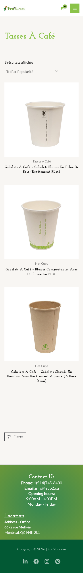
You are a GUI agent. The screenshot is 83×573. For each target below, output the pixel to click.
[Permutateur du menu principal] (74, 8)
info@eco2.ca (47, 488)
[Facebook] (36, 561)
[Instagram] (47, 561)
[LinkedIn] (25, 561)
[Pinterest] (57, 561)
